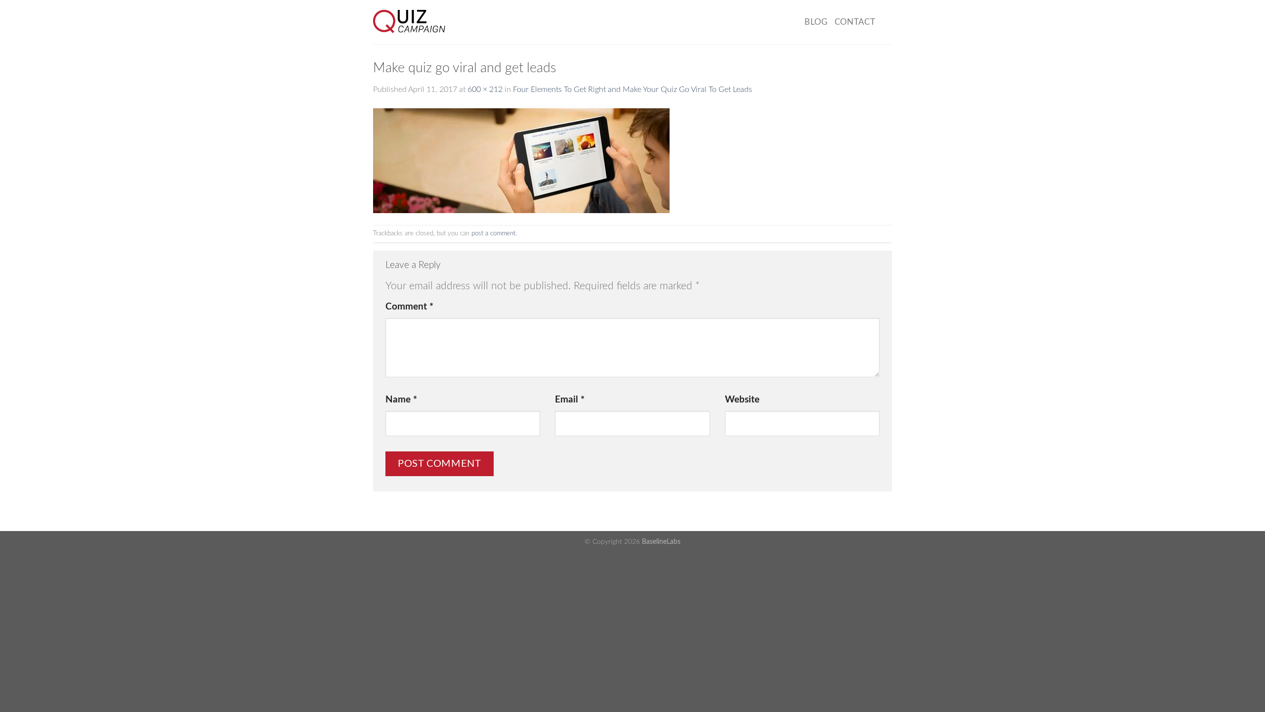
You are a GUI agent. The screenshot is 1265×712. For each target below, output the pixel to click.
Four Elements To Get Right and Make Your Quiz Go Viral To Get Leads (632, 89)
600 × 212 (485, 89)
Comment (409, 307)
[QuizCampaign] (428, 22)
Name (401, 399)
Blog (815, 22)
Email (570, 399)
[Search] (887, 22)
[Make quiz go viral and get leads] (521, 160)
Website (742, 399)
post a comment (493, 233)
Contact (855, 22)
